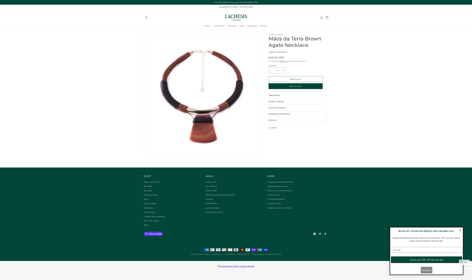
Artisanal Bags (150, 195)
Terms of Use (273, 195)
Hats (146, 199)
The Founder (211, 190)
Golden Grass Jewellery (154, 216)
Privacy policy (230, 254)
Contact (209, 199)
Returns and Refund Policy (279, 190)
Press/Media (211, 203)
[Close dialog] (460, 230)
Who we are (211, 182)
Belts (146, 225)
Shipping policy (258, 254)
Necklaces (148, 208)
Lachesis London (203, 254)
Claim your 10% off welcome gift (426, 259)
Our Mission (211, 186)
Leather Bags (150, 203)
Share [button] (274, 128)
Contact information (273, 254)
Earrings (148, 190)
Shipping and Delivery (277, 186)
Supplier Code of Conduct (279, 208)
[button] (146, 17)
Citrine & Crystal (151, 221)
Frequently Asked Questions (280, 182)
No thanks (426, 270)
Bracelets (148, 186)
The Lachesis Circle (214, 212)
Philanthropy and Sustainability (220, 195)
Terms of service (243, 254)
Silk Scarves (149, 212)
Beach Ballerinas (151, 182)
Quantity (272, 65)
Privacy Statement (276, 199)
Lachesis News (212, 208)
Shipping (283, 61)
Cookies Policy (274, 203)
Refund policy (217, 254)
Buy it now (295, 86)
